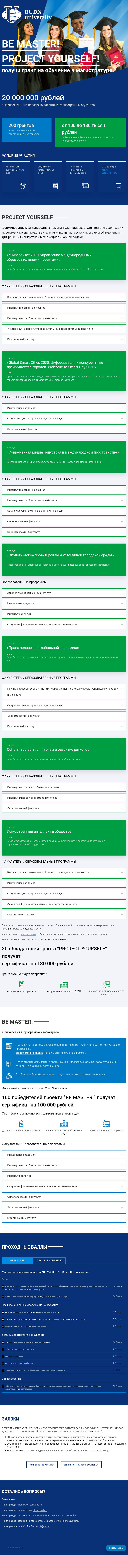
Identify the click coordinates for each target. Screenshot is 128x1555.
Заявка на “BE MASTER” (42, 1464)
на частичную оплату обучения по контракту (106, 993)
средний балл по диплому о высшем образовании (27, 1342)
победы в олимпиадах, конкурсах (20, 1349)
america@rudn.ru (52, 1515)
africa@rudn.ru (40, 1510)
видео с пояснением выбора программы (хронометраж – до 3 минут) (36, 1296)
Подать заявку (116, 1548)
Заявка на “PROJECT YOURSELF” (81, 1464)
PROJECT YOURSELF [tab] (49, 1260)
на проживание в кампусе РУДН (64, 991)
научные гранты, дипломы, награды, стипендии (25, 1326)
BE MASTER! (30, 44)
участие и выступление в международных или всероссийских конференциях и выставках (45, 1319)
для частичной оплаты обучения (106, 1130)
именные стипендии (14, 1356)
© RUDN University (16, 1547)
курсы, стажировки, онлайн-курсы (20, 1363)
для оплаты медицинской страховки (21, 1130)
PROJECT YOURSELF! (51, 59)
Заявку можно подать (29, 1052)
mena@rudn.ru (72, 1521)
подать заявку (28, 934)
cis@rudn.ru (44, 1526)
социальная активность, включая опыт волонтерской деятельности (35, 1370)
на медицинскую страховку (21, 991)
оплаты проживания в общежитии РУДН (64, 1132)
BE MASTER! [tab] (17, 1260)
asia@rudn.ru (36, 1504)
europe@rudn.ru (69, 1515)
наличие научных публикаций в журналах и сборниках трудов (32, 1312)
